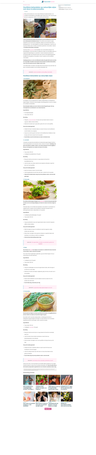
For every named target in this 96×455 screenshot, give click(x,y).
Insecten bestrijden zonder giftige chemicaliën (42, 72)
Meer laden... (48, 408)
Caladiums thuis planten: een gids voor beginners (41, 388)
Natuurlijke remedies (26, 4)
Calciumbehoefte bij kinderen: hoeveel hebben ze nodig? (53, 405)
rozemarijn (31, 327)
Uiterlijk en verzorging (27, 385)
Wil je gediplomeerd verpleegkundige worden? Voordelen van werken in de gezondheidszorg (29, 388)
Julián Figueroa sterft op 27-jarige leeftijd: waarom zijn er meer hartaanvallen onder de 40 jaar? (54, 388)
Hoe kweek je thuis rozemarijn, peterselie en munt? (42, 360)
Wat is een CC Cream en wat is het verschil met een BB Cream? (42, 405)
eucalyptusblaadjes (32, 119)
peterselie (42, 201)
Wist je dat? (38, 402)
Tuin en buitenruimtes (40, 385)
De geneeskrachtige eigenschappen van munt (42, 287)
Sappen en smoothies (64, 402)
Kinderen (50, 402)
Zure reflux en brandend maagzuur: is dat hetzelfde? (29, 405)
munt (31, 249)
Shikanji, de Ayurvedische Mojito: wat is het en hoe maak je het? (66, 405)
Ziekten (49, 385)
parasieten (32, 49)
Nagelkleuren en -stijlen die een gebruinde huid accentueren (66, 388)
